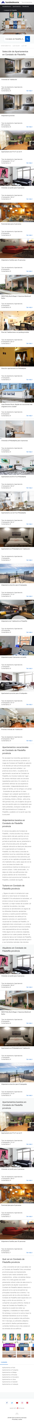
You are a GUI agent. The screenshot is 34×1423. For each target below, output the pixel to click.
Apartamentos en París (8, 1367)
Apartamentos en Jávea (9, 1379)
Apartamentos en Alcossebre (10, 1377)
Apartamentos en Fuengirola (10, 1370)
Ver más (28, 91)
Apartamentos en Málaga (9, 1372)
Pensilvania (25, 6)
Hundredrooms (6, 6)
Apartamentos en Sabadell (9, 1382)
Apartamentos (17, 6)
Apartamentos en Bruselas (9, 1374)
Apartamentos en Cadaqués (10, 1384)
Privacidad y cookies (17, 1419)
